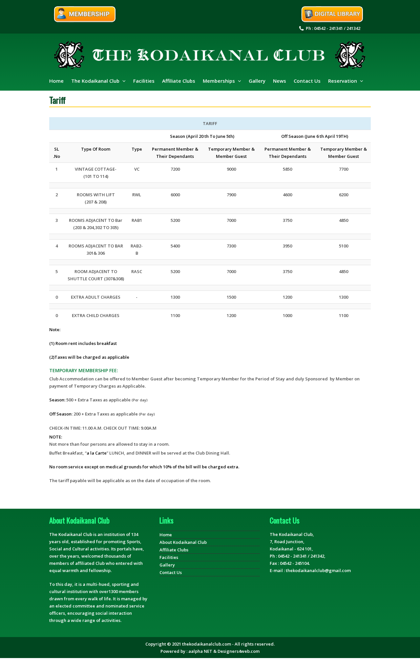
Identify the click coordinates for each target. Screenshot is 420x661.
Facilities (144, 80)
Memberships (219, 80)
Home (56, 80)
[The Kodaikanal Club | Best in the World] (210, 55)
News (279, 80)
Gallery (257, 80)
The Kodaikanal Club (96, 80)
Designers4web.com (239, 651)
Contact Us (307, 80)
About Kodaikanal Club (183, 542)
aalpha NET (200, 651)
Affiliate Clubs (178, 80)
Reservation (343, 80)
